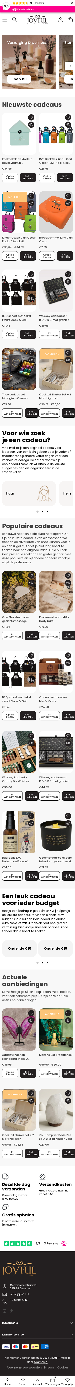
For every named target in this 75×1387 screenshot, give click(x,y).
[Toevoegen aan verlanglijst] (31, 117)
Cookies (63, 1367)
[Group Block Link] (29, 493)
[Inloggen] (60, 19)
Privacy (49, 1367)
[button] (70, 19)
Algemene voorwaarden (24, 1367)
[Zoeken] (14, 19)
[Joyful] (37, 19)
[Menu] (4, 19)
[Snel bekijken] (31, 125)
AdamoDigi (41, 1362)
